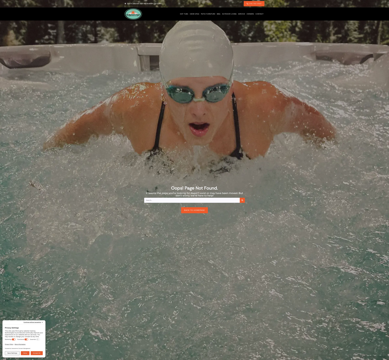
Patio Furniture (208, 14)
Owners (250, 14)
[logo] (133, 14)
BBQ (218, 14)
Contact (260, 14)
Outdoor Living (229, 14)
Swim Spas (194, 14)
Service (241, 14)
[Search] (242, 200)
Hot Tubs (184, 14)
